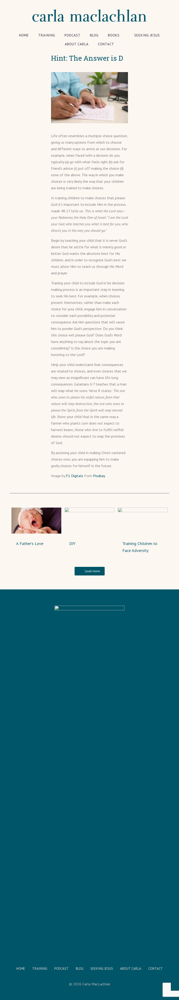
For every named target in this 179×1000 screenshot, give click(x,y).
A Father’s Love (29, 543)
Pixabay (99, 475)
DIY (72, 543)
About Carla (130, 968)
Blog (79, 968)
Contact (155, 968)
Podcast (61, 968)
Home (20, 968)
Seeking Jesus (101, 968)
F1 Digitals (74, 475)
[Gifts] (4, 981)
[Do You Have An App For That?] (175, 981)
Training (39, 968)
